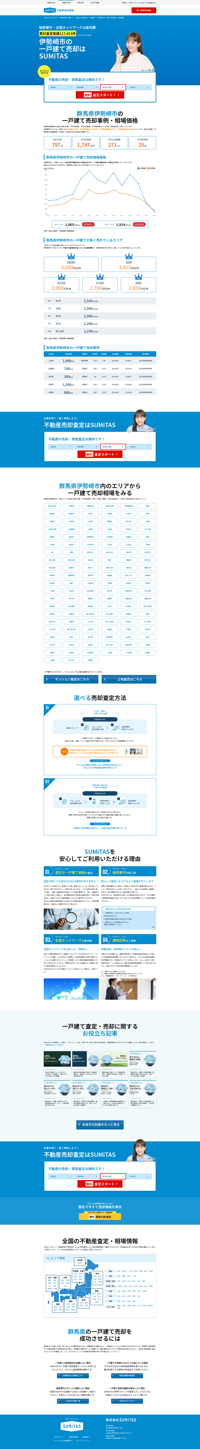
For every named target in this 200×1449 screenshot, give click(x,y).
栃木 (99, 1299)
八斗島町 (128, 652)
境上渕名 (52, 560)
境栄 (109, 560)
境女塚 (58, 316)
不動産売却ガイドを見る (53, 1045)
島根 (62, 1283)
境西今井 (147, 567)
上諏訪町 (71, 529)
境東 (71, 552)
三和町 (147, 544)
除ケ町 (71, 660)
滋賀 (73, 1307)
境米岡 (52, 583)
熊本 (54, 1283)
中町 (109, 606)
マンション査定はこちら (72, 679)
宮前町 (90, 645)
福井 (80, 1279)
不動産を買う (51, 3)
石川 (75, 1279)
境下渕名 (61, 282)
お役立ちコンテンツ (127, 1401)
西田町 (52, 614)
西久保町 (109, 614)
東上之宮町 (60, 331)
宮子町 (58, 323)
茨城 (94, 1299)
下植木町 (90, 583)
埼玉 (99, 1296)
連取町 (109, 598)
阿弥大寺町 (52, 506)
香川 (60, 1307)
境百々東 (109, 567)
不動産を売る (66, 3)
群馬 (96, 1302)
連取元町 (147, 598)
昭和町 (128, 583)
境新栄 (71, 567)
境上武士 (147, 552)
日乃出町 (100, 282)
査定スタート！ (104, 94)
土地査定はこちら (129, 679)
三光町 (109, 544)
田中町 (109, 591)
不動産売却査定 (145, 10)
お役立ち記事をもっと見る (101, 1124)
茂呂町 (71, 652)
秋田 (94, 1279)
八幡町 (52, 660)
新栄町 (129, 262)
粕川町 (128, 521)
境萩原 (52, 575)
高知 (60, 1309)
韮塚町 (71, 614)
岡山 (62, 1280)
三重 (86, 1305)
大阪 (68, 1304)
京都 (68, 1307)
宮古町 (71, 645)
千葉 (94, 1296)
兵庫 (73, 1304)
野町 (147, 614)
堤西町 (90, 598)
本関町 (52, 637)
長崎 (49, 1283)
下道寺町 (109, 537)
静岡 (86, 1302)
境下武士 (147, 560)
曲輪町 (52, 537)
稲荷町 (71, 513)
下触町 (52, 591)
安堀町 (138, 282)
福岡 (49, 1280)
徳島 (55, 1309)
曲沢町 (128, 637)
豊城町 (90, 606)
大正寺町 (147, 591)
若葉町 (90, 660)
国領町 (128, 537)
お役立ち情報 (94, 3)
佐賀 (54, 1280)
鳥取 (67, 1283)
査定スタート (104, 454)
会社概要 (85, 1437)
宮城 (99, 1279)
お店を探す (80, 3)
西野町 (128, 614)
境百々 (90, 567)
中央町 (58, 308)
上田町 (109, 529)
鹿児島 (50, 1288)
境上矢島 (71, 560)
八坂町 (109, 652)
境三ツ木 (128, 575)
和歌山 (73, 1309)
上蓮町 (90, 529)
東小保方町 (71, 629)
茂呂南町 (90, 652)
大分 (49, 1286)
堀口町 (147, 629)
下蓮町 (109, 583)
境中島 (128, 567)
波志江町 (52, 621)
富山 (80, 1276)
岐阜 (81, 1305)
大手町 (90, 521)
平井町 (90, 629)
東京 (93, 1293)
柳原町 (147, 652)
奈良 (67, 1309)
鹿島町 (109, 521)
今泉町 (109, 513)
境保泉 (109, 575)
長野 (80, 1273)
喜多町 (128, 529)
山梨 (75, 1273)
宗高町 (52, 652)
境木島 (90, 560)
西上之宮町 (148, 606)
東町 (147, 506)
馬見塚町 (71, 262)
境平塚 (90, 575)
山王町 (128, 544)
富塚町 (52, 606)
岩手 (99, 1276)
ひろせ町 (52, 629)
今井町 (128, 513)
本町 (71, 637)
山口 (65, 1286)
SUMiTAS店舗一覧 (73, 1401)
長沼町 (128, 606)
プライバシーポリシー (83, 1441)
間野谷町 (90, 506)
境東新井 (71, 575)
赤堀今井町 (109, 506)
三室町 (147, 645)
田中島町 (90, 591)
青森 (94, 1276)
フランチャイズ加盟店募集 (62, 1441)
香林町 (71, 544)
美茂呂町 (128, 645)
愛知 (81, 1302)
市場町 (52, 521)
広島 (67, 1280)
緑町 (147, 637)
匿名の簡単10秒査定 (127, 1375)
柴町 (71, 583)
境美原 (147, 575)
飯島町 (52, 513)
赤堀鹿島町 (128, 506)
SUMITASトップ (59, 1437)
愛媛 (55, 1307)
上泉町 (147, 521)
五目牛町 (90, 544)
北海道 (80, 1263)
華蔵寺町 (90, 537)
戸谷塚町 (71, 606)
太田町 (71, 521)
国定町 (71, 537)
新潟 (75, 1276)
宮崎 (54, 1286)
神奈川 (99, 1293)
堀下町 (58, 300)
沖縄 (55, 1288)
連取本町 (128, 598)
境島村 (128, 560)
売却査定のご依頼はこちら (73, 1375)
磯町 (147, 513)
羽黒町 (71, 621)
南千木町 (109, 645)
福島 (99, 1282)
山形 (94, 1282)
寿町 (147, 537)
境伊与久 (90, 552)
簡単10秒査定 (100, 1217)
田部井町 (128, 591)
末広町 (71, 591)
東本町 (128, 621)
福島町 (109, 629)
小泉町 (52, 544)
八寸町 (90, 621)
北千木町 (147, 529)
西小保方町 (90, 614)
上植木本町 (52, 529)
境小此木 (109, 552)
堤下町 (71, 598)
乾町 (90, 513)
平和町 (128, 629)
